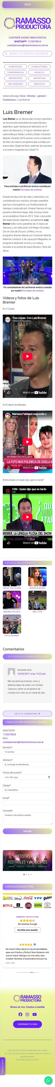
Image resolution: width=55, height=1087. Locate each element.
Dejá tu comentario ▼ (27, 714)
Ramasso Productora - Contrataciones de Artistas (27, 23)
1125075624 (34, 41)
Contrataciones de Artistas (36, 1050)
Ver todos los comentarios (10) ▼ (27, 657)
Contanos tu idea (27, 1024)
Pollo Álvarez (12, 636)
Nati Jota (37, 612)
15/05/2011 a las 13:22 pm (31, 673)
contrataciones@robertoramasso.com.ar (27, 45)
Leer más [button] (10, 963)
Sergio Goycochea (12, 588)
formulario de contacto (31, 190)
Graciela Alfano (37, 588)
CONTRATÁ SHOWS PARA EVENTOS (27, 37)
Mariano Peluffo (11, 612)
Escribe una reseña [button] (27, 930)
